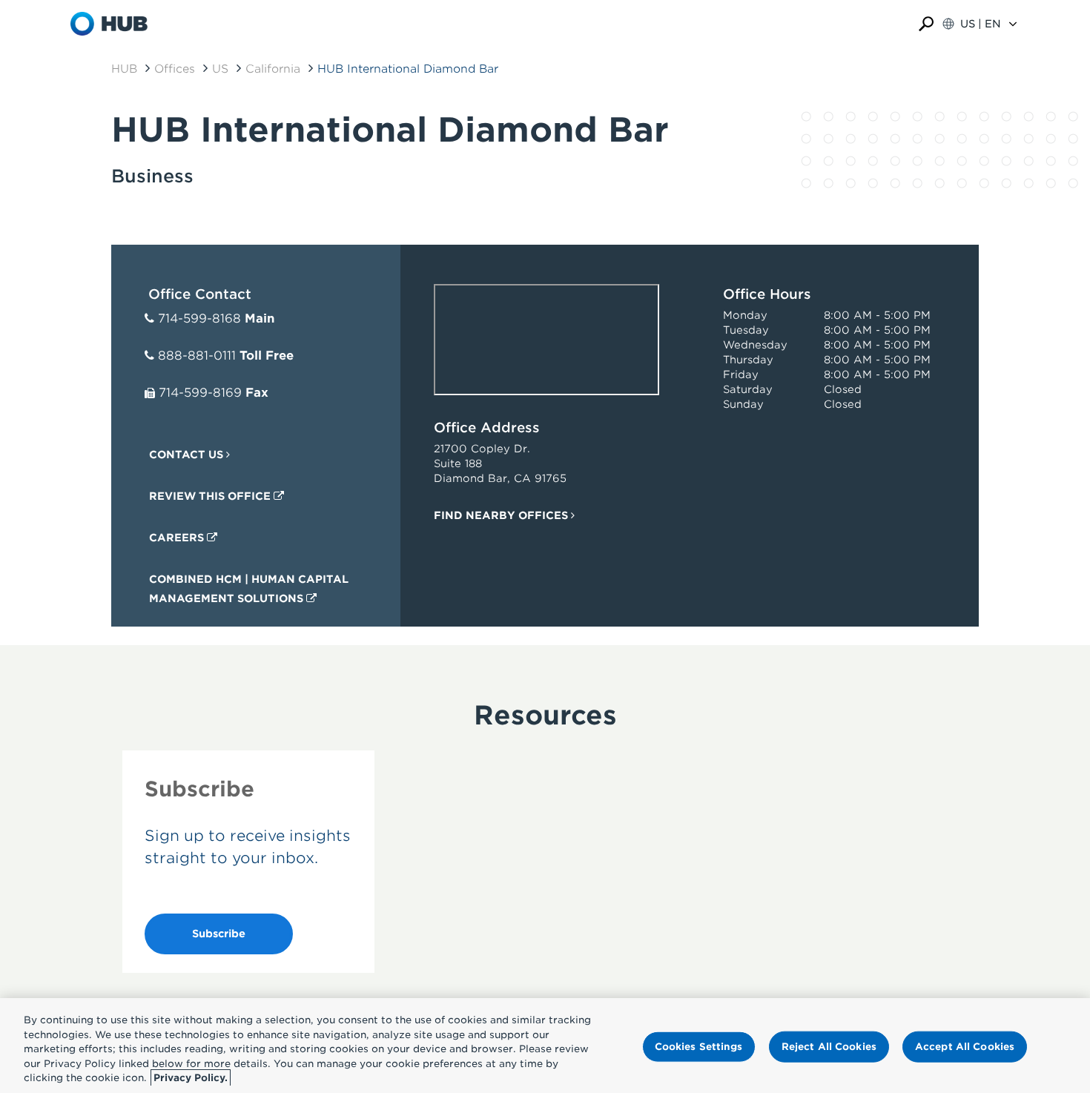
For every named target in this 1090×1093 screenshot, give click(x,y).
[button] (926, 24)
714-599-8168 (199, 318)
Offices (174, 69)
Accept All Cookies (964, 1046)
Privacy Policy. (190, 1077)
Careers (178, 538)
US (220, 69)
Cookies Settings (699, 1046)
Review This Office (211, 496)
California (272, 69)
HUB (124, 69)
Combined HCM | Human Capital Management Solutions (249, 588)
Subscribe (218, 934)
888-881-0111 (197, 356)
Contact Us (187, 454)
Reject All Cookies (829, 1046)
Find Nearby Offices (502, 515)
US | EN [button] (980, 24)
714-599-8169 (200, 393)
